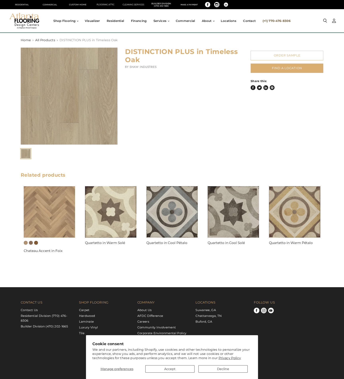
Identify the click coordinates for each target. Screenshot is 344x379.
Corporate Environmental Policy (162, 333)
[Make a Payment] (189, 4)
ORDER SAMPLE (287, 55)
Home (26, 40)
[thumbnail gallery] (26, 154)
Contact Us (29, 310)
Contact (249, 21)
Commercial (185, 21)
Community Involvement (156, 327)
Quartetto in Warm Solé (105, 243)
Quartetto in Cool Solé (226, 243)
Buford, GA (203, 321)
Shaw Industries (143, 67)
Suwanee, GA (205, 310)
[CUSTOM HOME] (78, 4)
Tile (81, 333)
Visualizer (92, 21)
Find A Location (287, 68)
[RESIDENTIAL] (22, 4)
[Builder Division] (161, 4)
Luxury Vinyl (88, 327)
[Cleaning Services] (133, 4)
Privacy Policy (230, 358)
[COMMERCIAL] (50, 4)
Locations (228, 21)
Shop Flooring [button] (64, 21)
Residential (115, 21)
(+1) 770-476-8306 (277, 21)
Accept (170, 369)
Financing (139, 21)
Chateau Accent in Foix (43, 251)
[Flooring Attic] (105, 4)
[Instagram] (216, 4)
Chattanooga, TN (208, 316)
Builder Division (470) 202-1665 (44, 326)
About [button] (207, 21)
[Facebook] (207, 4)
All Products (45, 40)
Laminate (86, 321)
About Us (144, 310)
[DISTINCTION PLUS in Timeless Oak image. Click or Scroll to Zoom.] (69, 96)
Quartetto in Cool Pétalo (166, 243)
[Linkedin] (226, 4)
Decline (223, 369)
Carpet (84, 310)
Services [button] (160, 21)
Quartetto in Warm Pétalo (291, 243)
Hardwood (87, 316)
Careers (143, 321)
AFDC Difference (150, 316)
